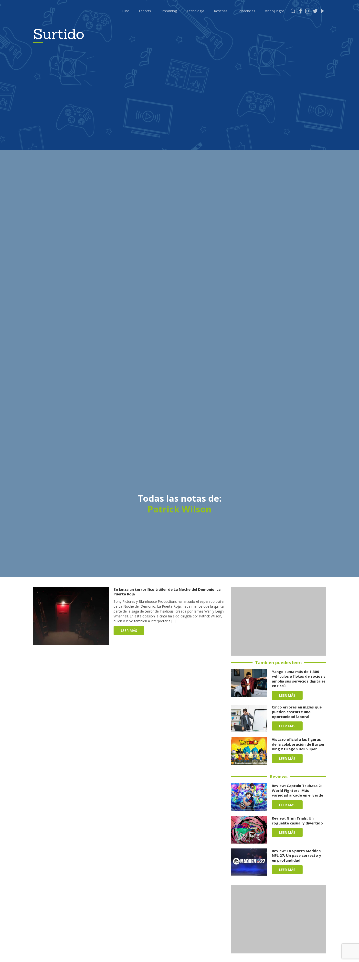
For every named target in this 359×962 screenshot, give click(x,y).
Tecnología (195, 11)
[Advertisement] (278, 621)
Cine (125, 11)
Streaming (169, 11)
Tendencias (246, 11)
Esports (145, 11)
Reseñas (220, 11)
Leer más (129, 630)
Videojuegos (275, 11)
